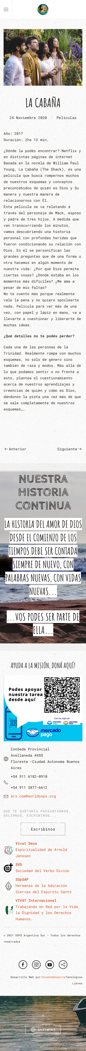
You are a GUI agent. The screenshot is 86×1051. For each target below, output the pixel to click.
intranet (46, 1029)
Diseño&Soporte (54, 977)
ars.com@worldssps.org (33, 796)
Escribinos (43, 828)
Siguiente (67, 448)
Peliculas (66, 117)
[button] (6, 9)
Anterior (18, 448)
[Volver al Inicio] (43, 9)
